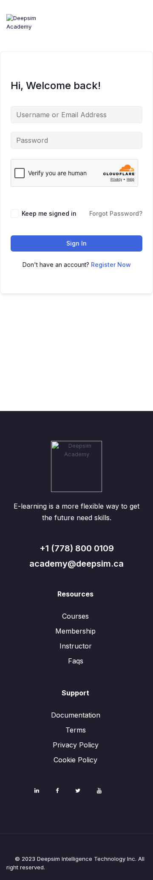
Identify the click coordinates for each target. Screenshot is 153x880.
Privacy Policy (76, 745)
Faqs (75, 661)
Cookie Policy (75, 760)
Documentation (75, 715)
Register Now (111, 264)
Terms (75, 730)
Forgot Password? (115, 213)
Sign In (76, 243)
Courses (75, 616)
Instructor (76, 646)
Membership (75, 631)
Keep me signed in (49, 213)
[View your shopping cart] (141, 42)
